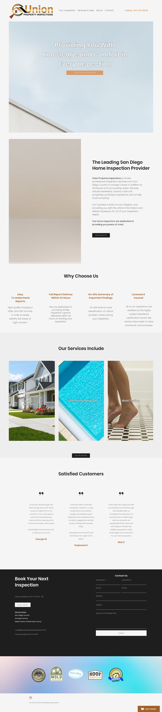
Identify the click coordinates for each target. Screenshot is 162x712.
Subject (99, 605)
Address (99, 596)
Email (98, 588)
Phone (124, 588)
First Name (100, 580)
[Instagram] (30, 698)
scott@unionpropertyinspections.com (30, 630)
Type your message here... (106, 613)
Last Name (126, 580)
